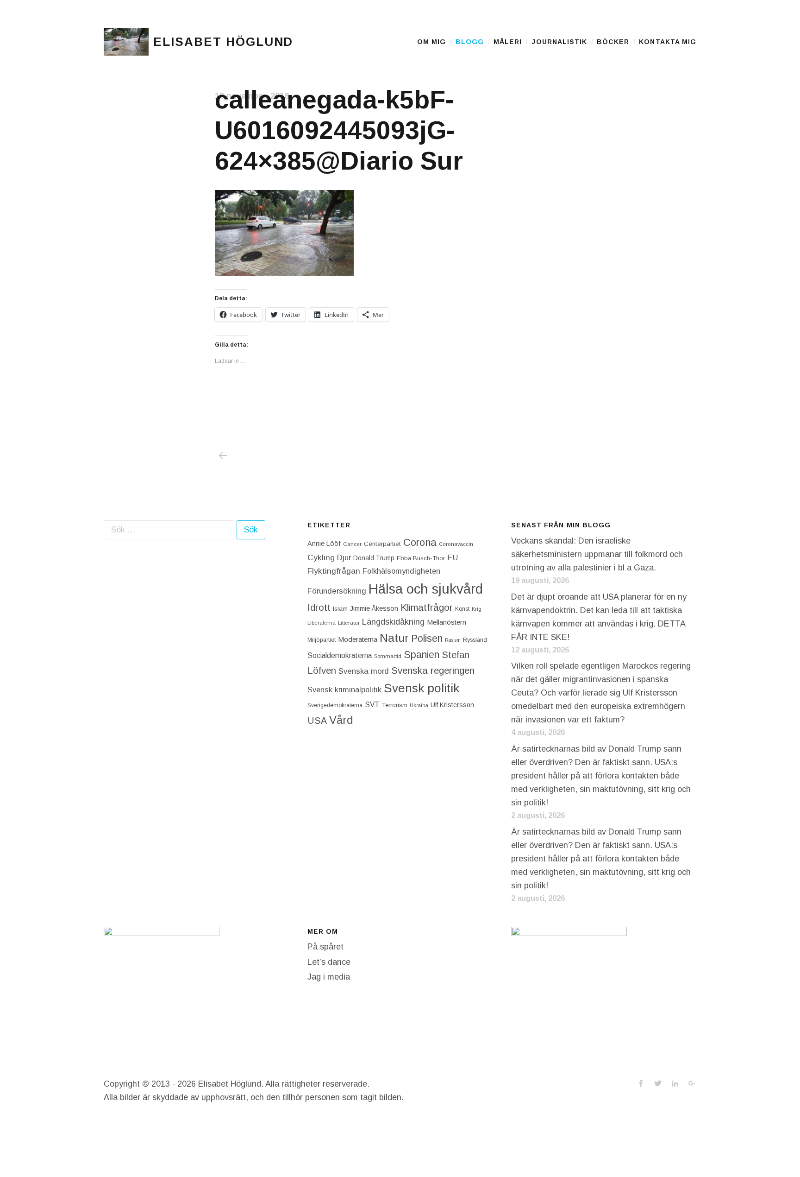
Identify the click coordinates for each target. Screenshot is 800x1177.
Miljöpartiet (321, 640)
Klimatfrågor (426, 607)
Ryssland (475, 640)
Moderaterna (357, 639)
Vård (341, 720)
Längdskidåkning (393, 621)
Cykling (321, 557)
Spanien (421, 654)
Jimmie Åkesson (374, 608)
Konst (462, 609)
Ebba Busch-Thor (421, 558)
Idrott (319, 607)
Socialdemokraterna (339, 655)
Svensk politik (421, 688)
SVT (372, 705)
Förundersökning (336, 591)
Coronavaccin (456, 544)
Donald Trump (373, 558)
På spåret (325, 946)
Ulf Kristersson (452, 705)
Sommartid (387, 656)
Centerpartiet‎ (382, 543)
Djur (344, 557)
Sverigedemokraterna (334, 705)
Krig (476, 609)
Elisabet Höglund (223, 42)
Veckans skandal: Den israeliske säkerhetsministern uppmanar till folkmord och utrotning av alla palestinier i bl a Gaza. (597, 554)
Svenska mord (363, 671)
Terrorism (394, 705)
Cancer (352, 544)
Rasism (453, 640)
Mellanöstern (446, 622)
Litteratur (349, 623)
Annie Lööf (324, 543)
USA (317, 720)
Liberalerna (321, 623)
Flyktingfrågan (333, 571)
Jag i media (328, 976)
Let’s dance (328, 962)
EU (452, 557)
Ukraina (419, 705)
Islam (340, 608)
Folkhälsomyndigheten (401, 571)
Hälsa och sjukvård (426, 588)
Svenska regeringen (433, 670)
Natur (394, 638)
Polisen (427, 638)
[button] (126, 42)
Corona (420, 542)
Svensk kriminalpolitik (344, 689)
